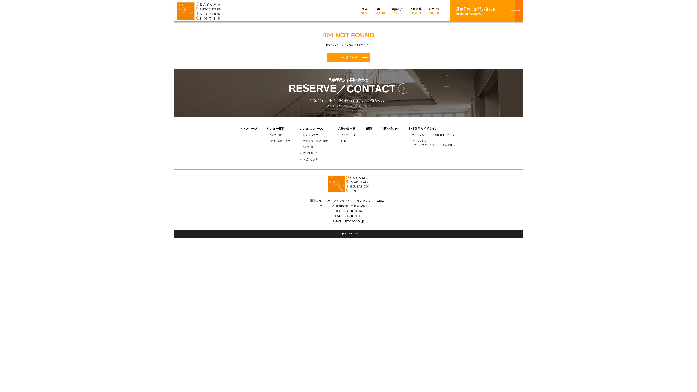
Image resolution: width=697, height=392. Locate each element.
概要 (364, 10)
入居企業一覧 (346, 128)
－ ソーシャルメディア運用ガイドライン (431, 134)
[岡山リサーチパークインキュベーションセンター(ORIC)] (195, 11)
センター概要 (275, 128)
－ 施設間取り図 (309, 153)
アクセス (434, 10)
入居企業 (416, 10)
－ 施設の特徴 (275, 134)
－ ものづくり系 (347, 134)
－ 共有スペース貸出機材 (314, 141)
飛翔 (369, 128)
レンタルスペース (311, 128)
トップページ (348, 57)
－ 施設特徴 (306, 147)
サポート (380, 10)
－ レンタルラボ (309, 134)
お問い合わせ (390, 128)
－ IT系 (342, 141)
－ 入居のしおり (309, 159)
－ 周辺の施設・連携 (278, 141)
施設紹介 (397, 10)
